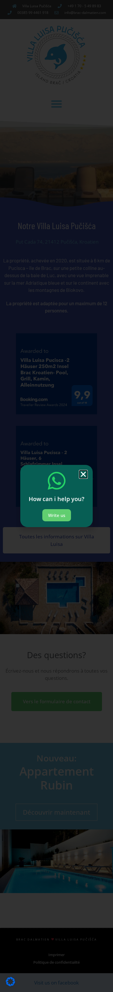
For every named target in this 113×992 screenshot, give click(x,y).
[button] (83, 474)
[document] (56, 496)
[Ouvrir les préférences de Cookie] (10, 984)
